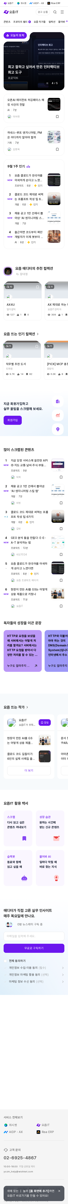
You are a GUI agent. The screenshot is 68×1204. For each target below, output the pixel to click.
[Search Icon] (55, 12)
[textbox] (34, 936)
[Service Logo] (11, 12)
